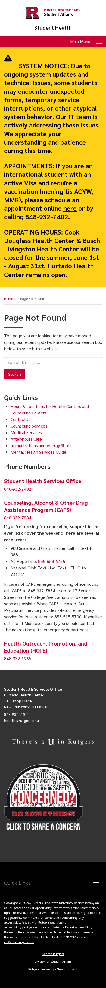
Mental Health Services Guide (38, 452)
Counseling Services (29, 426)
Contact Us (21, 419)
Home (8, 298)
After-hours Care (26, 439)
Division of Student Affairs (53, 961)
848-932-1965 (17, 658)
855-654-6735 (51, 561)
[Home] (53, 13)
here (70, 208)
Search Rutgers (53, 954)
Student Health (53, 27)
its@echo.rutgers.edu (19, 942)
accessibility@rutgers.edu (22, 927)
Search (14, 374)
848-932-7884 (17, 518)
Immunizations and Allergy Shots (41, 445)
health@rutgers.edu (21, 720)
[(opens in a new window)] (53, 797)
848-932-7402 (17, 489)
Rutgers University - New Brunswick (53, 969)
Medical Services (26, 432)
